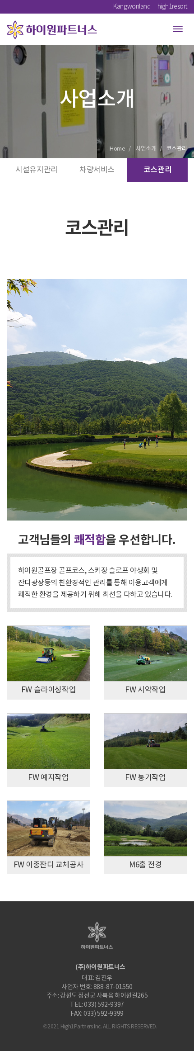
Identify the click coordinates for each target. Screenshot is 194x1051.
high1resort (172, 6)
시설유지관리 (36, 170)
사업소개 (145, 149)
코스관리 (157, 170)
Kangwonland (131, 6)
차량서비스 (97, 170)
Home (117, 149)
